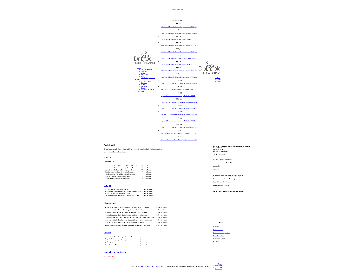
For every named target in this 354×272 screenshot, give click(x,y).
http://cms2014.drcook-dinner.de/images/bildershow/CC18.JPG (178, 133)
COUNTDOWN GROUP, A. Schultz (152, 266)
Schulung (218, 79)
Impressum (218, 269)
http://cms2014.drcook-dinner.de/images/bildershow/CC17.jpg (179, 127)
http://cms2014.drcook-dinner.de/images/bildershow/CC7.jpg (179, 64)
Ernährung (218, 78)
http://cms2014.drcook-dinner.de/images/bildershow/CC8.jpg (179, 71)
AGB (220, 267)
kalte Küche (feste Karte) (148, 78)
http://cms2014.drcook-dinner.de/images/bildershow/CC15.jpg (179, 114)
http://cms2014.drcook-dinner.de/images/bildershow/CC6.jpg (179, 58)
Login (220, 264)
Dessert (143, 76)
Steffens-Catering (218, 230)
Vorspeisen (144, 71)
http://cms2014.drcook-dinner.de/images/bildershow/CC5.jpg (179, 52)
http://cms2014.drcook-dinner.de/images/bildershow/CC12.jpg (179, 96)
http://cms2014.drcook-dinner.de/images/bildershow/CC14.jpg (179, 108)
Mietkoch (218, 81)
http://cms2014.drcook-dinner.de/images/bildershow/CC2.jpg (179, 33)
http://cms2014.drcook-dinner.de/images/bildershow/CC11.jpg (179, 89)
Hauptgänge (144, 74)
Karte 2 (139, 79)
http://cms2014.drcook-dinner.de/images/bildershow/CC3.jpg (179, 39)
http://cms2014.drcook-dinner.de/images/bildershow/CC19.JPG (178, 140)
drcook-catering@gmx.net (225, 159)
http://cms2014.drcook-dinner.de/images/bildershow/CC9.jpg (179, 77)
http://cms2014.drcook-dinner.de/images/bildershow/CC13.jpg (179, 102)
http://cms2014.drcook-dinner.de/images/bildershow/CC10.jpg (179, 83)
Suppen (143, 73)
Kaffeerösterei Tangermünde (221, 233)
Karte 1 (139, 68)
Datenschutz (218, 265)
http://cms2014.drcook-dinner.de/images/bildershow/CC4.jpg (179, 45)
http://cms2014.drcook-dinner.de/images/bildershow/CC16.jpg (179, 121)
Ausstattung (140, 91)
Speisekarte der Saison (147, 89)
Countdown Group (218, 236)
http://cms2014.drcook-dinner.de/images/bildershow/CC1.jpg (179, 27)
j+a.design (216, 241)
